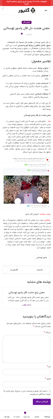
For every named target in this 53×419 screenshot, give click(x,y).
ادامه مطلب (26, 305)
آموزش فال (26, 22)
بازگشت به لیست (26, 270)
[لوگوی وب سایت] (26, 10)
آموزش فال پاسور (32, 214)
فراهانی (29, 34)
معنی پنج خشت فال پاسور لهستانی (27, 292)
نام (49, 366)
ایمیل (48, 378)
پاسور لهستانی (41, 257)
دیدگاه (47, 332)
